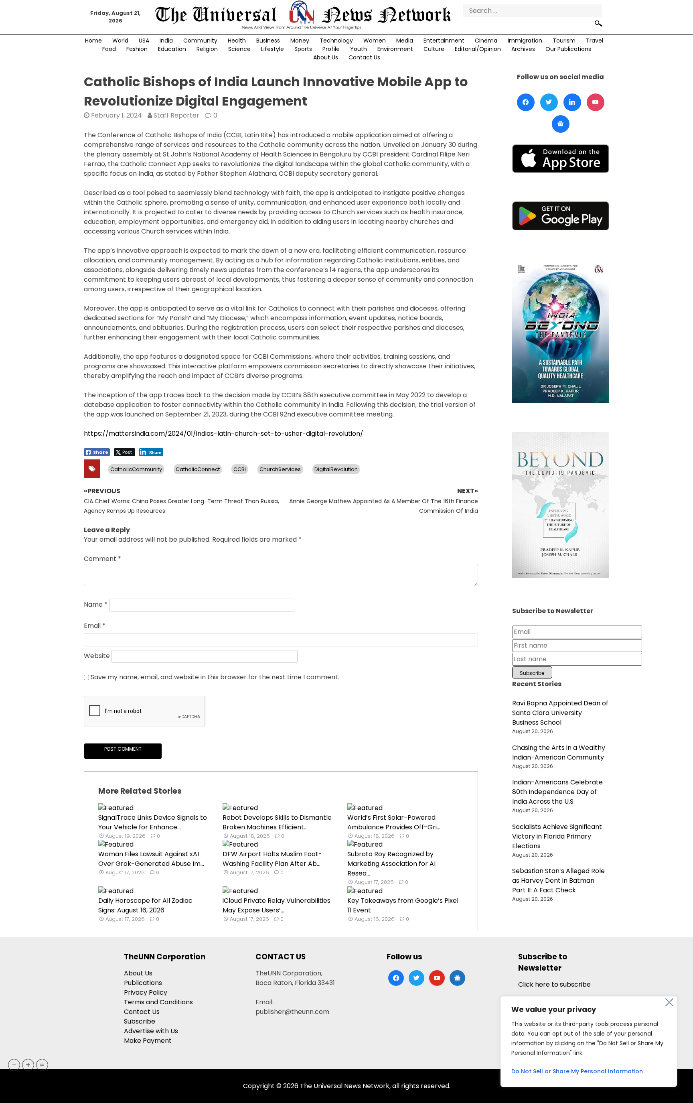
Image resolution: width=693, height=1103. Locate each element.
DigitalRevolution (336, 469)
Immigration (525, 41)
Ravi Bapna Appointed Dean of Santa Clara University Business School (560, 713)
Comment (102, 558)
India (166, 41)
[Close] (669, 1002)
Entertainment (444, 41)
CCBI (239, 469)
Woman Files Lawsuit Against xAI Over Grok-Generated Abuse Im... (151, 858)
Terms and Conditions (158, 1002)
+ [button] (28, 1064)
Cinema (486, 41)
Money (299, 41)
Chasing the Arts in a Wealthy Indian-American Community (558, 752)
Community (200, 41)
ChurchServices (280, 469)
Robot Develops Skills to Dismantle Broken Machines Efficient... (277, 822)
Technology (336, 41)
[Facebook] (525, 102)
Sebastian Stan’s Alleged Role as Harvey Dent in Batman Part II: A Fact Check (558, 880)
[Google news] (560, 124)
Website (97, 656)
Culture (434, 49)
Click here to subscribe (554, 984)
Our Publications (568, 49)
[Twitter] (549, 102)
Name (95, 604)
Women (374, 41)
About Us (325, 57)
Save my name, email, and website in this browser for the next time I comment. (215, 677)
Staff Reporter (176, 115)
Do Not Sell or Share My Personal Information (577, 1071)
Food (109, 49)
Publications (143, 982)
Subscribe (139, 1021)
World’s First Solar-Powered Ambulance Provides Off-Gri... (393, 822)
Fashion (137, 49)
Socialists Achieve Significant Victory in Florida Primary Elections (557, 836)
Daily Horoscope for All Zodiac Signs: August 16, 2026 (145, 905)
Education (172, 49)
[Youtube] (595, 102)
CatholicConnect (198, 469)
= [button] (42, 1064)
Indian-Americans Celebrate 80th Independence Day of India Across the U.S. (557, 792)
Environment (395, 49)
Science (239, 49)
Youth (358, 49)
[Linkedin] (572, 102)
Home (93, 41)
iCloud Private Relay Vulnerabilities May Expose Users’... (276, 905)
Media (404, 41)
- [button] (14, 1064)
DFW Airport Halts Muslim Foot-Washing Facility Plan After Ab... (272, 858)
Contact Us (364, 57)
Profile (331, 49)
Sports (303, 49)
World (120, 41)
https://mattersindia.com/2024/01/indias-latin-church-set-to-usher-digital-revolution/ (223, 433)
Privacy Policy (145, 992)
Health (237, 41)
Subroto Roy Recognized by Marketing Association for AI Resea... (391, 863)
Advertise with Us (151, 1031)
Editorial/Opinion (478, 49)
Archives (523, 49)
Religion (207, 49)
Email (94, 625)
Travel (594, 41)
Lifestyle (272, 49)
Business (268, 41)
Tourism (564, 41)
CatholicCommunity (136, 469)
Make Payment (148, 1040)
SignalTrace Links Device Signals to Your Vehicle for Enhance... (152, 822)
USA (144, 41)
